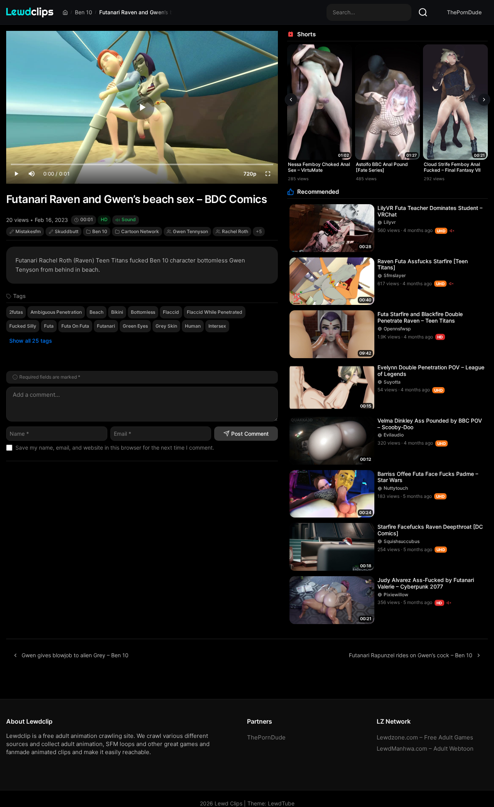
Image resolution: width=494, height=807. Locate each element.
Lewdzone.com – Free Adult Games (425, 737)
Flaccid (171, 312)
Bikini (117, 312)
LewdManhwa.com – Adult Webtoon (425, 748)
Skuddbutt (66, 231)
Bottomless (143, 312)
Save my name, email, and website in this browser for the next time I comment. (114, 447)
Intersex (217, 326)
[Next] (484, 99)
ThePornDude (464, 12)
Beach (96, 312)
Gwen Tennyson (190, 231)
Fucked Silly (22, 326)
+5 (259, 231)
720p (250, 174)
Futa (49, 326)
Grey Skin (166, 326)
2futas (16, 312)
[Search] (422, 12)
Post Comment (250, 433)
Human (193, 326)
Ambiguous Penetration (56, 312)
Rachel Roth (235, 231)
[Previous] (291, 99)
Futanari (106, 326)
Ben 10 (83, 12)
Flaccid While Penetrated (214, 312)
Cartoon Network (140, 231)
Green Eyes (135, 326)
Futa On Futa (75, 326)
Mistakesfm (28, 231)
